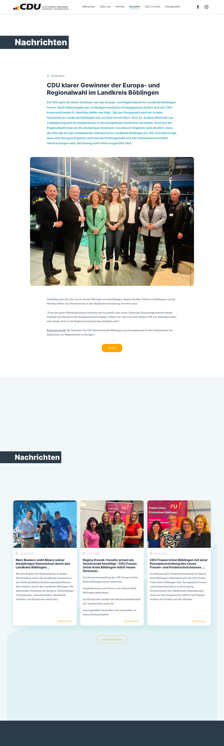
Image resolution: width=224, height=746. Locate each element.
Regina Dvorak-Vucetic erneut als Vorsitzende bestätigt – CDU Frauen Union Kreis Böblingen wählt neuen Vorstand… (110, 565)
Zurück (112, 348)
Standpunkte (172, 6)
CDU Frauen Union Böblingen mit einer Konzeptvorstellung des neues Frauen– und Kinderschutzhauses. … (179, 563)
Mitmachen (88, 6)
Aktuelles (134, 6)
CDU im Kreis (152, 6)
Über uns (105, 6)
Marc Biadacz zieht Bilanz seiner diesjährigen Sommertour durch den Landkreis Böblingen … (43, 563)
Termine (119, 6)
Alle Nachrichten (112, 639)
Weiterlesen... (65, 621)
